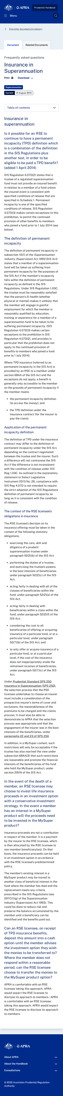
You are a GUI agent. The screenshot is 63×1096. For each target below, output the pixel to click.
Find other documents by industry (25, 29)
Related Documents (37, 45)
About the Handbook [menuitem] (16, 1064)
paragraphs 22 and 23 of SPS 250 (26, 736)
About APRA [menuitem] (11, 1058)
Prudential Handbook (44, 7)
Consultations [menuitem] (12, 1071)
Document (13, 45)
